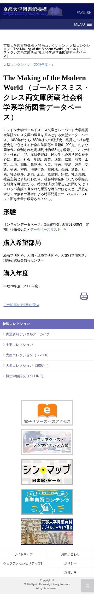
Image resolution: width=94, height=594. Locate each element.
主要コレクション (19, 345)
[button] (79, 24)
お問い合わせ (70, 554)
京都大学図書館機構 (33, 11)
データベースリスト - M (48, 229)
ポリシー (70, 563)
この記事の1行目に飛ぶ (21, 305)
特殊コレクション (51, 46)
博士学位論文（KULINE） (25, 376)
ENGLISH (84, 13)
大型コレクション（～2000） (28, 355)
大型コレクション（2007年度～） (29, 65)
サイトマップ (23, 554)
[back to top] (87, 585)
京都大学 (70, 572)
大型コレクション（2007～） (28, 366)
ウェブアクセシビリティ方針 (23, 563)
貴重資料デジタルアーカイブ (28, 334)
